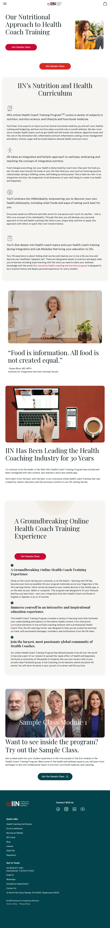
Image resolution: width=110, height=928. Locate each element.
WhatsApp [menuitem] (10, 879)
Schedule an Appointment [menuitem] (17, 884)
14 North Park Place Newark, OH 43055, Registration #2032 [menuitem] (32, 893)
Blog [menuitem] (8, 842)
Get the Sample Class (53, 776)
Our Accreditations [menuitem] (14, 828)
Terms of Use (11, 904)
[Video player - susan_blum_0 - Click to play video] (55, 316)
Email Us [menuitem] (10, 875)
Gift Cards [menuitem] (10, 837)
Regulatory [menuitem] (11, 855)
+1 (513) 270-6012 (26, 871)
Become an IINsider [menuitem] (14, 833)
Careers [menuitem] (9, 846)
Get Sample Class (21, 47)
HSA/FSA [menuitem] (10, 851)
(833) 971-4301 (16, 868)
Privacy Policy (24, 904)
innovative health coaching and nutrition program (62, 265)
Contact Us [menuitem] (11, 888)
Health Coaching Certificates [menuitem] (19, 824)
